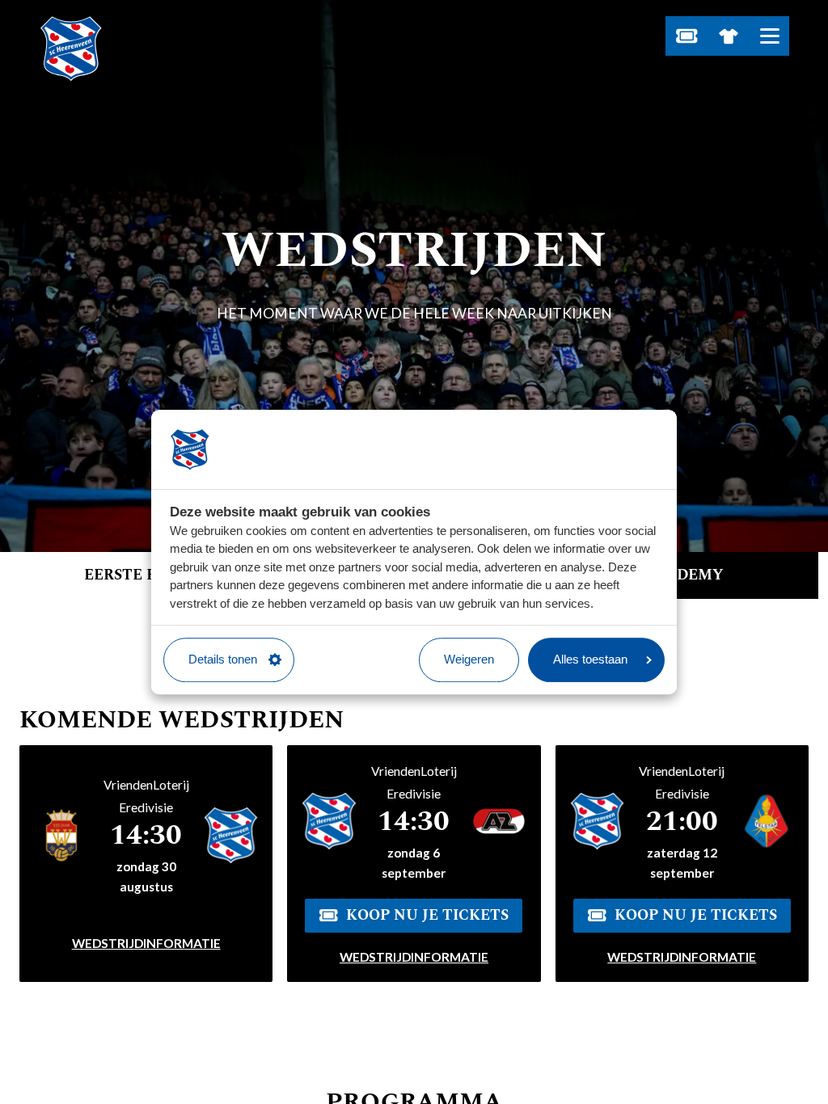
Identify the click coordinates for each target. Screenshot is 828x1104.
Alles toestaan (590, 659)
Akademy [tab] (684, 575)
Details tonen (222, 659)
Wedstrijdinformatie (146, 943)
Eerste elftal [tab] (144, 575)
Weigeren (469, 659)
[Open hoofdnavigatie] (769, 36)
